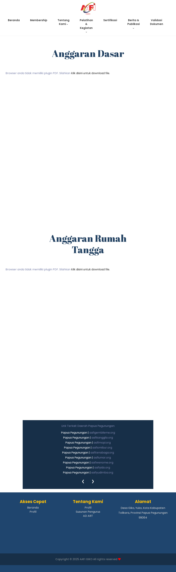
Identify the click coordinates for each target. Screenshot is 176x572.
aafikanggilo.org (102, 438)
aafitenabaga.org (102, 453)
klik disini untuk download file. (90, 73)
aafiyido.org (102, 468)
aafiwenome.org (102, 463)
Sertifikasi (110, 20)
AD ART (88, 516)
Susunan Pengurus (88, 512)
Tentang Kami (63, 22)
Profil (33, 512)
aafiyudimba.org (102, 472)
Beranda (14, 20)
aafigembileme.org (102, 433)
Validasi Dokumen (156, 22)
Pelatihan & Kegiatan (86, 24)
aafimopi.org (102, 443)
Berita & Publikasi (133, 22)
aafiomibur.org (102, 448)
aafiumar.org (102, 458)
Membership (38, 20)
